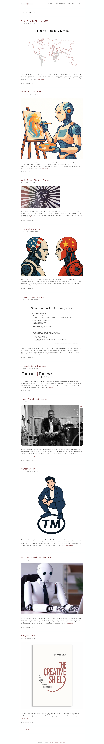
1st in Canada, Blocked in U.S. (35, 21)
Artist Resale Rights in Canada (35, 180)
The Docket (71, 3)
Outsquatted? (28, 469)
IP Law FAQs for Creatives (33, 366)
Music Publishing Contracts (34, 399)
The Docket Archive (28, 83)
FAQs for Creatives (54, 742)
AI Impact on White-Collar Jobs (36, 557)
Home (50, 742)
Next (30, 730)
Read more (40, 79)
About (79, 3)
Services (49, 3)
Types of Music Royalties (32, 297)
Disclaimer (64, 742)
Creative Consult (60, 3)
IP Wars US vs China (30, 229)
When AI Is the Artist (31, 91)
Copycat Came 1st (29, 635)
